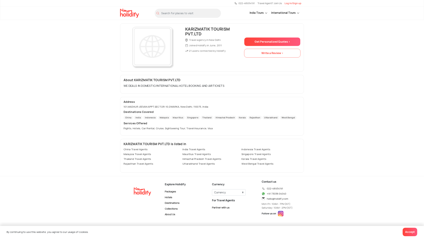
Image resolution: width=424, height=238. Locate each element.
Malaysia (164, 117)
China (128, 117)
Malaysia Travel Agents (137, 154)
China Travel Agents (136, 149)
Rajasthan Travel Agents (138, 163)
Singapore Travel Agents (256, 154)
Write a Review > (272, 53)
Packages (170, 191)
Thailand (207, 117)
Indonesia (150, 117)
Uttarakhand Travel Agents (199, 163)
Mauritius (178, 117)
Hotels (168, 197)
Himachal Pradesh (225, 117)
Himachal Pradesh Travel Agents (202, 158)
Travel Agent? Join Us (269, 3)
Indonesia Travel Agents (255, 149)
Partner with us (221, 207)
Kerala (242, 117)
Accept (410, 232)
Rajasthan (255, 117)
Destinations (172, 202)
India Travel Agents (194, 149)
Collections (171, 208)
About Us (170, 214)
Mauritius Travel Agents (197, 154)
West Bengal (288, 117)
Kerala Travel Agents (253, 158)
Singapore (192, 117)
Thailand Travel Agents (137, 158)
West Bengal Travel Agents (257, 163)
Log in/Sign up (293, 3)
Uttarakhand (270, 117)
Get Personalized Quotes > (272, 41)
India (138, 117)
